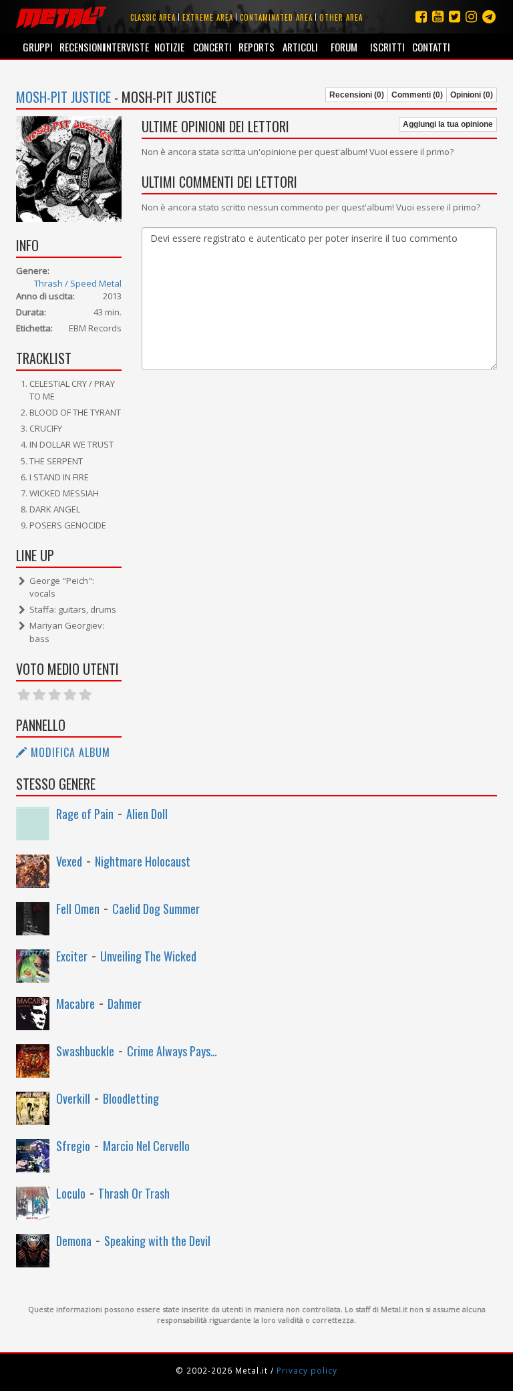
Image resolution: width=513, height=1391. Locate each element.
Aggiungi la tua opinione (448, 124)
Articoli (300, 46)
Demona (74, 1240)
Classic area (153, 17)
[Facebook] (421, 16)
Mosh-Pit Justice (63, 97)
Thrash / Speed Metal (78, 283)
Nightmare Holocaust (142, 861)
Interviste (125, 46)
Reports (256, 46)
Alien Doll (147, 813)
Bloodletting (131, 1098)
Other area (341, 17)
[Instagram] (489, 16)
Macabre (75, 1003)
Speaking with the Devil (157, 1240)
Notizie (169, 46)
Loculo (71, 1193)
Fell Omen (78, 908)
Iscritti (387, 46)
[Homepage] (61, 16)
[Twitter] (454, 16)
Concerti (212, 46)
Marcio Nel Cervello (146, 1145)
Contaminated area (276, 17)
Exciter (72, 956)
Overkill (73, 1098)
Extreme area (207, 17)
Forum (344, 46)
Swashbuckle (85, 1051)
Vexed (69, 861)
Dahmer (125, 1003)
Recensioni (81, 46)
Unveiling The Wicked (148, 956)
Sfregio (73, 1145)
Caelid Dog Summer (156, 908)
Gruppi (38, 46)
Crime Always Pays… (172, 1051)
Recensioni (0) (356, 95)
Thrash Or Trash (134, 1193)
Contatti (431, 46)
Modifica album (68, 752)
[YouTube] (438, 16)
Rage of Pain (85, 813)
